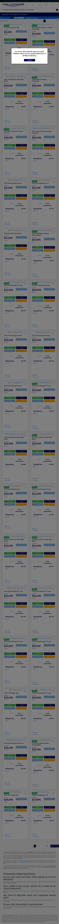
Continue (29, 60)
